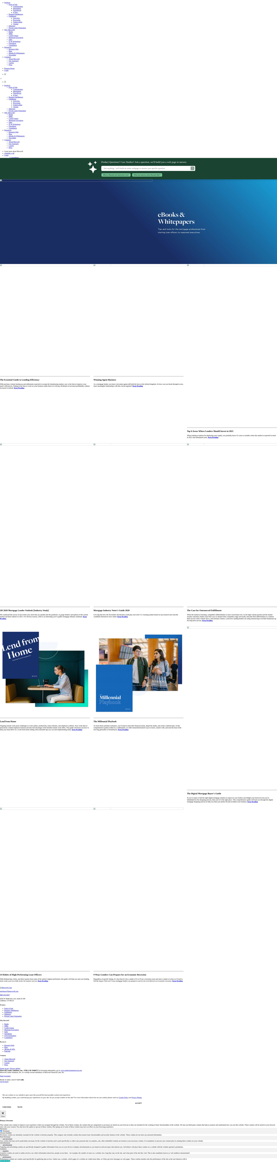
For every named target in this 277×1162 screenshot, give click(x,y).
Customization (18, 6)
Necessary (6, 1131)
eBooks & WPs (9, 1049)
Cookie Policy (123, 1097)
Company (7, 57)
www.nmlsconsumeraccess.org (71, 1070)
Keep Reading (77, 730)
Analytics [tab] (3, 1149)
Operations (12, 43)
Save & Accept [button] (5, 1161)
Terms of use (4, 1068)
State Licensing (5, 1076)
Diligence (12, 26)
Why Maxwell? (9, 30)
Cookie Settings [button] (6, 1107)
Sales (10, 39)
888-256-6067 (5, 995)
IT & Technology (15, 41)
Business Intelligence (16, 14)
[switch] (1, 1139)
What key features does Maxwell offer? (147, 175)
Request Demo (9, 68)
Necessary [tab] (3, 1129)
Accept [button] (138, 1103)
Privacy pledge (15, 1068)
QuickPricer (17, 10)
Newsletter (12, 55)
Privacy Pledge (137, 1097)
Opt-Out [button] (20, 1107)
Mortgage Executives (16, 38)
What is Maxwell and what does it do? (116, 175)
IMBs (11, 34)
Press (10, 65)
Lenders (14, 157)
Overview (16, 18)
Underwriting (17, 22)
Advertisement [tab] (5, 1143)
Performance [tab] (4, 1155)
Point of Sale (13, 5)
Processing (16, 20)
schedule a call (9, 153)
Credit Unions (13, 36)
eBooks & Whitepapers (17, 53)
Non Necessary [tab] (5, 1137)
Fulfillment (12, 16)
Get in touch (4, 1082)
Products (7, 3)
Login (6, 70)
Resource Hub (14, 49)
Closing (15, 24)
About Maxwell (14, 59)
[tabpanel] (138, 1135)
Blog (10, 51)
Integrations (17, 8)
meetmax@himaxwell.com (9, 991)
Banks (11, 32)
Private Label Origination (17, 28)
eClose (15, 12)
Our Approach (14, 61)
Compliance (13, 45)
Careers (11, 63)
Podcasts (7, 1051)
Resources (7, 47)
